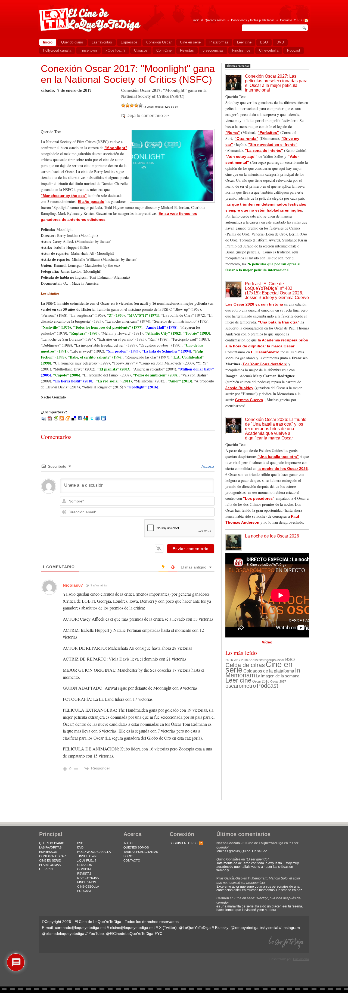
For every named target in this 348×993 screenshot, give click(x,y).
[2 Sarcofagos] (127, 105)
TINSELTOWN (87, 856)
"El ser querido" (257, 859)
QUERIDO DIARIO (51, 843)
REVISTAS (84, 873)
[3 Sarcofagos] (132, 105)
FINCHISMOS (86, 882)
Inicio (195, 20)
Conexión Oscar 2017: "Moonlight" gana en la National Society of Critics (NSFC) (128, 74)
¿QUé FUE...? (86, 860)
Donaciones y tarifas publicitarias (253, 20)
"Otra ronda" (246, 138)
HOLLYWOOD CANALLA (94, 851)
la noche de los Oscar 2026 (282, 468)
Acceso (207, 466)
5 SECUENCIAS (88, 877)
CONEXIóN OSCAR (52, 856)
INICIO (128, 843)
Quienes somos (215, 20)
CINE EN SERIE (50, 860)
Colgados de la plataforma (268, 670)
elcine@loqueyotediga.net (132, 927)
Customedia (301, 959)
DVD (80, 847)
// (295, 20)
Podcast (267, 685)
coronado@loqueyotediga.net (80, 927)
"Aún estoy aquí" (241, 156)
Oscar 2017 (278, 681)
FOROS (128, 856)
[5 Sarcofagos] (140, 105)
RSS (300, 20)
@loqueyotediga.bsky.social (254, 927)
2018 (244, 660)
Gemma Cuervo (249, 400)
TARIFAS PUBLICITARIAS (140, 851)
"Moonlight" (115, 148)
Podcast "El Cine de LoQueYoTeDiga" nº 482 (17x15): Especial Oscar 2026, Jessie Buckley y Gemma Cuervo (277, 290)
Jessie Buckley (239, 388)
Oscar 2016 (260, 681)
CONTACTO (131, 860)
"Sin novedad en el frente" (272, 144)
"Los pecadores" (259, 498)
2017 (237, 660)
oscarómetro (240, 686)
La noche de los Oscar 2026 (272, 536)
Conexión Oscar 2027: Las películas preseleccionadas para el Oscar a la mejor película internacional (276, 83)
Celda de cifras (245, 665)
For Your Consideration (264, 364)
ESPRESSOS (48, 851)
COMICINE (84, 869)
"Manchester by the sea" (64, 195)
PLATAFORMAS (50, 864)
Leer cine (238, 680)
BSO (290, 659)
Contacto (286, 20)
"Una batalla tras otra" (278, 322)
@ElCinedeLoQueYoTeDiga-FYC (134, 933)
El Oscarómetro (265, 352)
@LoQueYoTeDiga (195, 927)
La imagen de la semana (277, 676)
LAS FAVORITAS (50, 847)
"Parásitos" (268, 132)
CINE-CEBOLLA (88, 886)
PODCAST (84, 891)
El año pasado (91, 201)
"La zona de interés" (264, 150)
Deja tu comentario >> (147, 116)
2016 (229, 660)
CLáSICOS (84, 864)
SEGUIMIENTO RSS (183, 843)
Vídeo (267, 642)
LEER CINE (47, 869)
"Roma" (232, 132)
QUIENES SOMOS (136, 847)
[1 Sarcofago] (123, 105)
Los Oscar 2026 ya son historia (254, 304)
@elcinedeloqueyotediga (63, 933)
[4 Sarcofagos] (136, 105)
